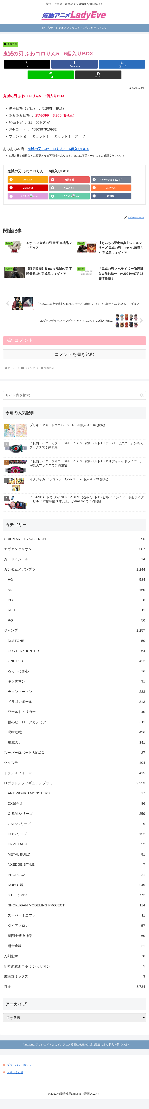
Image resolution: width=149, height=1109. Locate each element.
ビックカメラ (65, 196)
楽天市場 (69, 179)
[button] (98, 75)
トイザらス (24, 196)
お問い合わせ (15, 1072)
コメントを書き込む (74, 354)
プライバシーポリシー (20, 1064)
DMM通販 (28, 187)
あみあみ (111, 187)
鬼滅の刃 (12, 44)
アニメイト (69, 187)
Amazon (27, 179)
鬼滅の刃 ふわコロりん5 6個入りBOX (58, 149)
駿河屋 (110, 196)
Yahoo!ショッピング (111, 179)
